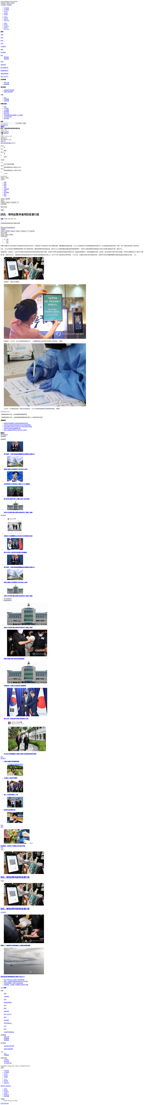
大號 (7, 243)
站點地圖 (6, 100)
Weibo (5, 23)
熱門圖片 (3, 758)
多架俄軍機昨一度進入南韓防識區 (13, 983)
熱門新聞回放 (4, 67)
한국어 (6, 1074)
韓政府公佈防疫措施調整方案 (12, 428)
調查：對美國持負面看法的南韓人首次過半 (16, 981)
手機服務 (6, 99)
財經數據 (6, 84)
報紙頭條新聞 (4, 73)
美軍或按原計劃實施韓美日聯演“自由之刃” (13, 976)
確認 (2, 210)
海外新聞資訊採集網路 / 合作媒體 (13, 115)
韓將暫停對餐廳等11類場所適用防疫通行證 (16, 423)
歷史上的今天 (4, 76)
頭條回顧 (3, 64)
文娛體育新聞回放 (9, 1032)
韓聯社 (2, 126)
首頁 (5, 106)
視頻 (2, 61)
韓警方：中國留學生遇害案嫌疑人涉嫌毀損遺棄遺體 (15, 945)
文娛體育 (3, 46)
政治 (2, 37)
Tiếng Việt (6, 1083)
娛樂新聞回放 (4, 70)
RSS (5, 97)
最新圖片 (6, 57)
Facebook (6, 26)
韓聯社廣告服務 (8, 91)
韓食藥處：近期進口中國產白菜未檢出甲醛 (13, 846)
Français (6, 1081)
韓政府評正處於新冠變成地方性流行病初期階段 (17, 425)
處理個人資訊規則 (6, 1086)
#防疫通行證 (4, 125)
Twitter (5, 27)
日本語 (6, 1077)
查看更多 (6, 133)
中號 (7, 241)
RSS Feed (6, 29)
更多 (2, 756)
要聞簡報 (6, 1040)
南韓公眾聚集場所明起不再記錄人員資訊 (15, 430)
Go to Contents (4, 1)
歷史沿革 (6, 113)
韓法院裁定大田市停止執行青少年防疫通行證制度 (18, 426)
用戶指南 (6, 118)
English (6, 1075)
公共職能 (6, 110)
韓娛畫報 (6, 58)
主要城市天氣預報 (9, 90)
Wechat (6, 24)
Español (6, 1080)
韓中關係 (3, 52)
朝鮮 (2, 49)
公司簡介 (6, 108)
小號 (7, 239)
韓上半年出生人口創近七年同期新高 (14, 979)
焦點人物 (6, 82)
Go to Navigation (13, 1)
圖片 (2, 55)
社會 (2, 43)
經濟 (2, 40)
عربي (5, 1078)
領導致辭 (6, 111)
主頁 (2, 987)
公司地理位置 (8, 116)
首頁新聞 (3, 912)
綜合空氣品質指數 (6, 143)
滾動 (2, 34)
